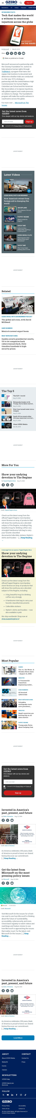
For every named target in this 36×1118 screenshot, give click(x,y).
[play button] (18, 185)
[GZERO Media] (12, 3)
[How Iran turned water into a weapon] (7, 411)
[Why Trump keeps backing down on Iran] (10, 247)
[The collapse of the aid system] (10, 209)
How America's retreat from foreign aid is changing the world (16, 201)
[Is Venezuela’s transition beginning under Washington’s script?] (9, 681)
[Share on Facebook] (7, 53)
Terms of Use (28, 126)
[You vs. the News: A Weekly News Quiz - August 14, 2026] (9, 670)
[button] (29, 3)
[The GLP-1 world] (7, 397)
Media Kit (5, 1062)
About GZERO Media (20, 424)
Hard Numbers (7, 328)
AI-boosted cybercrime (22, 693)
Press (23, 1062)
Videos (16, 7)
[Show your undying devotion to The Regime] (18, 498)
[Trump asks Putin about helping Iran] (9, 725)
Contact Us (25, 1058)
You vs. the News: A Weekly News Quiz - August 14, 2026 (26, 672)
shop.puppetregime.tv (10, 619)
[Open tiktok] (25, 1094)
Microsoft (6, 49)
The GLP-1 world (19, 396)
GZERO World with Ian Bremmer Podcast (17, 316)
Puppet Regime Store (9, 481)
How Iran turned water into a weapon (23, 410)
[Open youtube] (7, 1094)
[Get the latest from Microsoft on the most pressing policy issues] (18, 897)
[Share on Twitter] (11, 53)
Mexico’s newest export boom (15, 331)
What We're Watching (10, 336)
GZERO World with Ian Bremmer (16, 195)
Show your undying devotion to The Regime (17, 476)
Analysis (21, 678)
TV (11, 7)
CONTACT (26, 1054)
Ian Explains (22, 208)
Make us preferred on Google (14, 58)
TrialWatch (6, 72)
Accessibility (22, 1106)
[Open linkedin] (12, 1094)
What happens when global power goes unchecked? (23, 239)
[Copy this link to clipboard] (19, 53)
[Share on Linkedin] (15, 53)
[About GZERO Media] (7, 425)
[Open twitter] (3, 1094)
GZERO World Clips (25, 235)
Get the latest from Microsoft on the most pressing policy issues (16, 872)
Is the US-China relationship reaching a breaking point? (24, 229)
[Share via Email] (23, 53)
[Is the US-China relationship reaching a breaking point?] (10, 228)
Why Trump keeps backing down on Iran (24, 248)
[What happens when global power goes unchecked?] (10, 238)
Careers (4, 1070)
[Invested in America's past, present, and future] (18, 834)
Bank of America (8, 816)
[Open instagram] (21, 1094)
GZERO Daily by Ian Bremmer (8, 1084)
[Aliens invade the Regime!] (10, 219)
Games (20, 667)
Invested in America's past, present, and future (17, 811)
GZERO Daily (6, 1079)
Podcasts (23, 7)
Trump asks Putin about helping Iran (25, 726)
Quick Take (22, 225)
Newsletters (5, 7)
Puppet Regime (23, 217)
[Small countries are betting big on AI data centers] (9, 714)
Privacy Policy (18, 126)
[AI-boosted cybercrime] (9, 692)
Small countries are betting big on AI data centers (26, 715)
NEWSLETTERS (9, 1075)
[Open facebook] (16, 1094)
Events (4, 1066)
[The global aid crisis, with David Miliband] (18, 305)
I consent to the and (18, 126)
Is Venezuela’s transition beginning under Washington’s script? (25, 685)
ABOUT (5, 1054)
